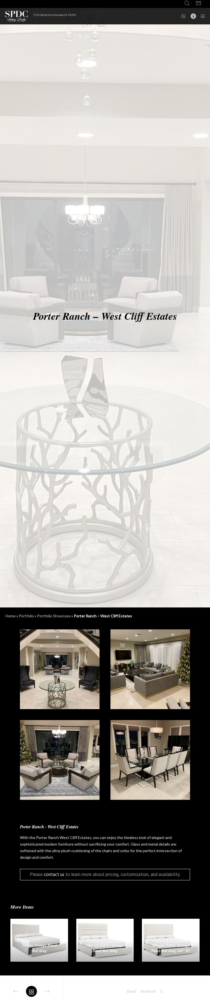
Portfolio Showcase (54, 615)
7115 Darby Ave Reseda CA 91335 (54, 14)
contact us (54, 874)
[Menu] (201, 16)
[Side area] (181, 16)
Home (10, 615)
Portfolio (26, 615)
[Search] (187, 3)
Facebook (148, 991)
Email (131, 991)
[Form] (198, 3)
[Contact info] (191, 16)
